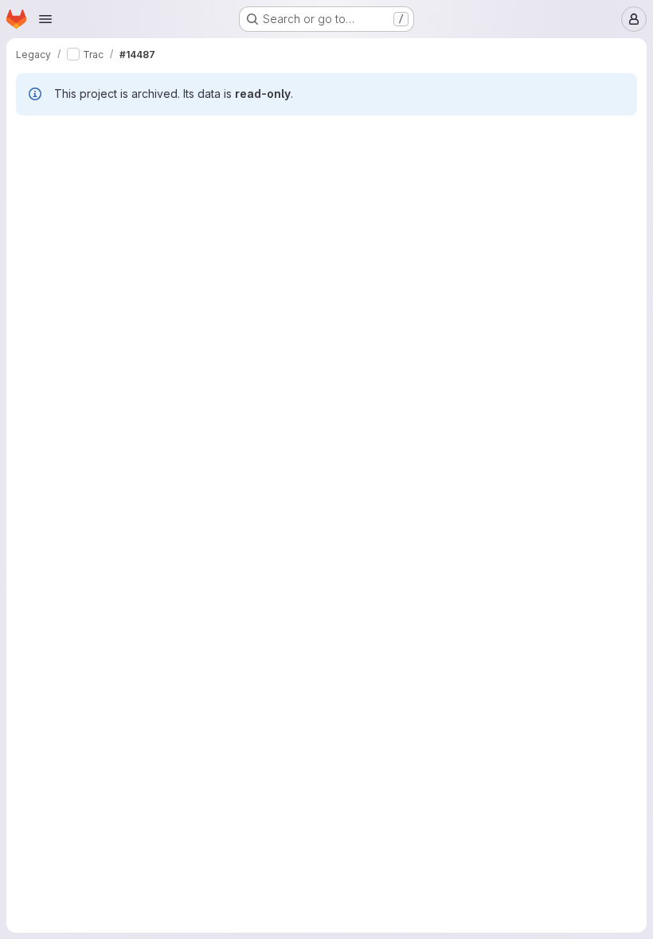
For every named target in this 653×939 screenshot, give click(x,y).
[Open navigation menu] (45, 19)
